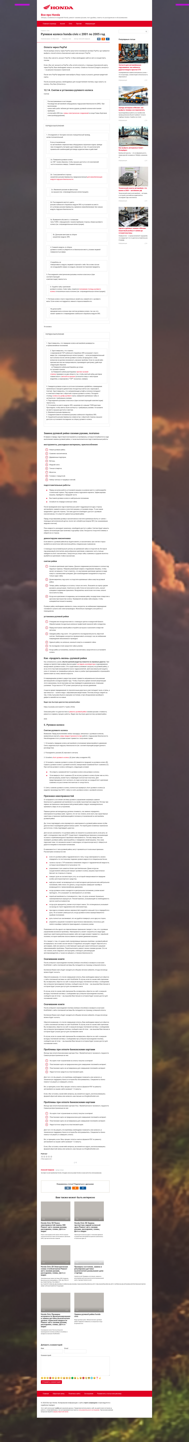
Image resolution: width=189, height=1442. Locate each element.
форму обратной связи (60, 1412)
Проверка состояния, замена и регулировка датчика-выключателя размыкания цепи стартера (88, 1270)
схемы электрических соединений (76, 113)
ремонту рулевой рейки (78, 712)
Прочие (79, 24)
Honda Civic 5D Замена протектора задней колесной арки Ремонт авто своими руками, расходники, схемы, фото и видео (87, 1227)
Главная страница (49, 24)
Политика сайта (74, 1394)
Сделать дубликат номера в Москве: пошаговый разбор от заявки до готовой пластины (132, 230)
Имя (42, 1348)
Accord (62, 24)
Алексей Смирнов (47, 1170)
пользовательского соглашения (89, 1410)
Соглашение (88, 1394)
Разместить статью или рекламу (109, 1394)
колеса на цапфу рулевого (62, 396)
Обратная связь (59, 1394)
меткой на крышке (68, 376)
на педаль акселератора (86, 664)
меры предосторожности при (71, 736)
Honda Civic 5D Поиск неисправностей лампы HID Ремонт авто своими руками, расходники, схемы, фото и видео (54, 1227)
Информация (90, 24)
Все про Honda (50, 14)
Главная (46, 1394)
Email (66, 1348)
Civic (70, 24)
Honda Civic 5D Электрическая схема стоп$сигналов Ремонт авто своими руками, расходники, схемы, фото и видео (54, 1271)
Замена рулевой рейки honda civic (87, 1315)
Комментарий (46, 1355)
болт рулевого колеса (61, 757)
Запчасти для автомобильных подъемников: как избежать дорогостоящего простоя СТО (130, 67)
